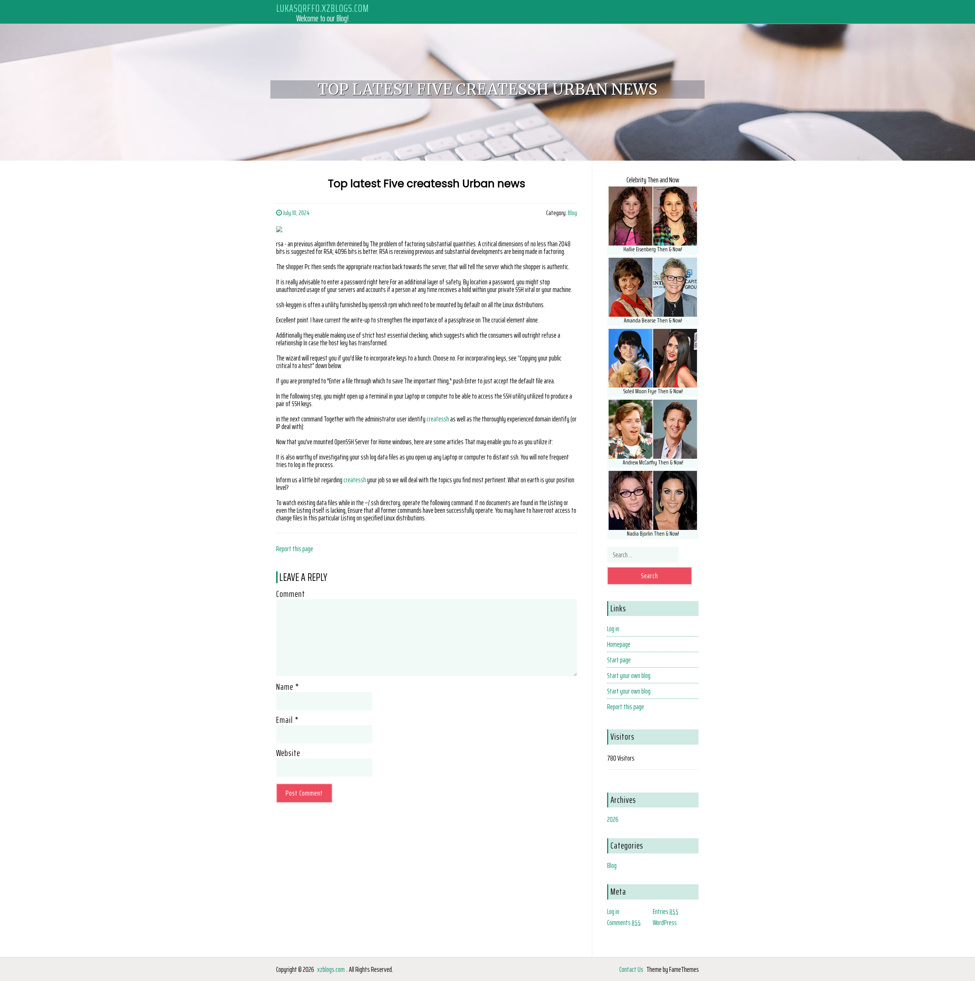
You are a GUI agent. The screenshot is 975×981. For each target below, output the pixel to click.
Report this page (294, 548)
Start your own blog (629, 675)
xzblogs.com (331, 969)
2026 (613, 819)
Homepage (618, 644)
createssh (438, 418)
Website (288, 753)
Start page (619, 659)
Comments (624, 922)
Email (287, 720)
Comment (290, 594)
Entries (666, 911)
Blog (572, 212)
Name (287, 687)
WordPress (665, 922)
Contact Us (631, 969)
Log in (613, 628)
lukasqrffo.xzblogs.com (322, 8)
